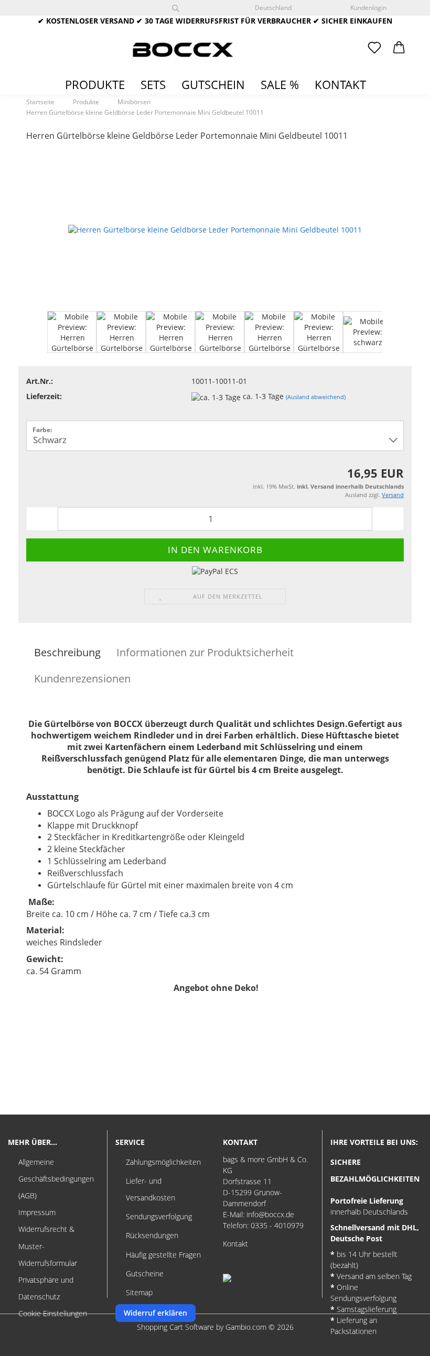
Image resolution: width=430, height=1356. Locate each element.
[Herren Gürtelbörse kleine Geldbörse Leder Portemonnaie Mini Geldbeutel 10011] (215, 229)
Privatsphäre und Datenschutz (45, 1288)
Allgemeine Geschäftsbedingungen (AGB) (56, 1178)
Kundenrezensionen (82, 678)
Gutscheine (145, 1273)
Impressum (37, 1212)
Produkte (95, 84)
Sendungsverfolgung (159, 1216)
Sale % (280, 84)
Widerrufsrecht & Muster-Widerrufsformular (47, 1245)
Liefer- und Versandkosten (150, 1189)
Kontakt (340, 84)
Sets (153, 84)
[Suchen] (175, 8)
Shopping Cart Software (175, 1327)
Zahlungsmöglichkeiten (163, 1162)
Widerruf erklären (155, 1313)
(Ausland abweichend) (316, 397)
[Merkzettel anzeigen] (374, 48)
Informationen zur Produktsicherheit (205, 652)
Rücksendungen (152, 1235)
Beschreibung (67, 652)
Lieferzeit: (44, 396)
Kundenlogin (366, 7)
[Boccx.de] (182, 49)
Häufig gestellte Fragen (163, 1255)
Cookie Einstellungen (52, 1313)
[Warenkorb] (399, 48)
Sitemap (139, 1292)
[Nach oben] (401, 1340)
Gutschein (213, 84)
